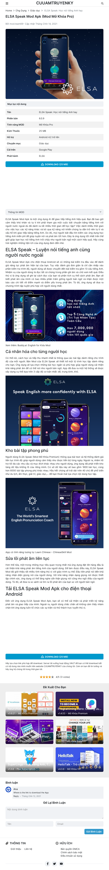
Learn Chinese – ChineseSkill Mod (53, 552)
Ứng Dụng (21, 10)
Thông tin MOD (16, 212)
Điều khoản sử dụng (71, 855)
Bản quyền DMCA (70, 849)
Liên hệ (28, 849)
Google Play (45, 149)
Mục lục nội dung (16, 104)
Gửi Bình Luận (94, 831)
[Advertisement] (54, 189)
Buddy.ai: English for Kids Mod (34, 345)
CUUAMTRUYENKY (54, 3)
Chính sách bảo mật (71, 852)
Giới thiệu (16, 849)
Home (9, 10)
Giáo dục (35, 10)
